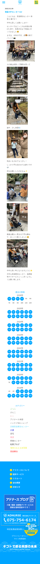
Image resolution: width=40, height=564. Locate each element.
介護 (12, 430)
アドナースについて (20, 470)
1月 (9, 298)
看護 (12, 437)
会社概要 (20, 483)
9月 (18, 316)
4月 (22, 298)
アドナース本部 (16, 419)
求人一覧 (36, 2)
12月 (30, 316)
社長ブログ (15, 444)
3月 (18, 298)
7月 (9, 316)
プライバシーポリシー (20, 536)
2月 (13, 298)
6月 (30, 312)
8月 (13, 316)
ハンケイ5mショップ (19, 423)
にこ (12, 416)
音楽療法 (14, 451)
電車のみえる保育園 (18, 448)
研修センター (15, 441)
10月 (22, 316)
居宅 (12, 434)
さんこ (13, 412)
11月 (26, 316)
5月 (26, 312)
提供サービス (20, 474)
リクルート (20, 478)
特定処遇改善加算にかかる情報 (20, 529)
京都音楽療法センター (19, 427)
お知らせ (20, 487)
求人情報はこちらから (31, 529)
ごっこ (13, 409)
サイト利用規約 (20, 539)
